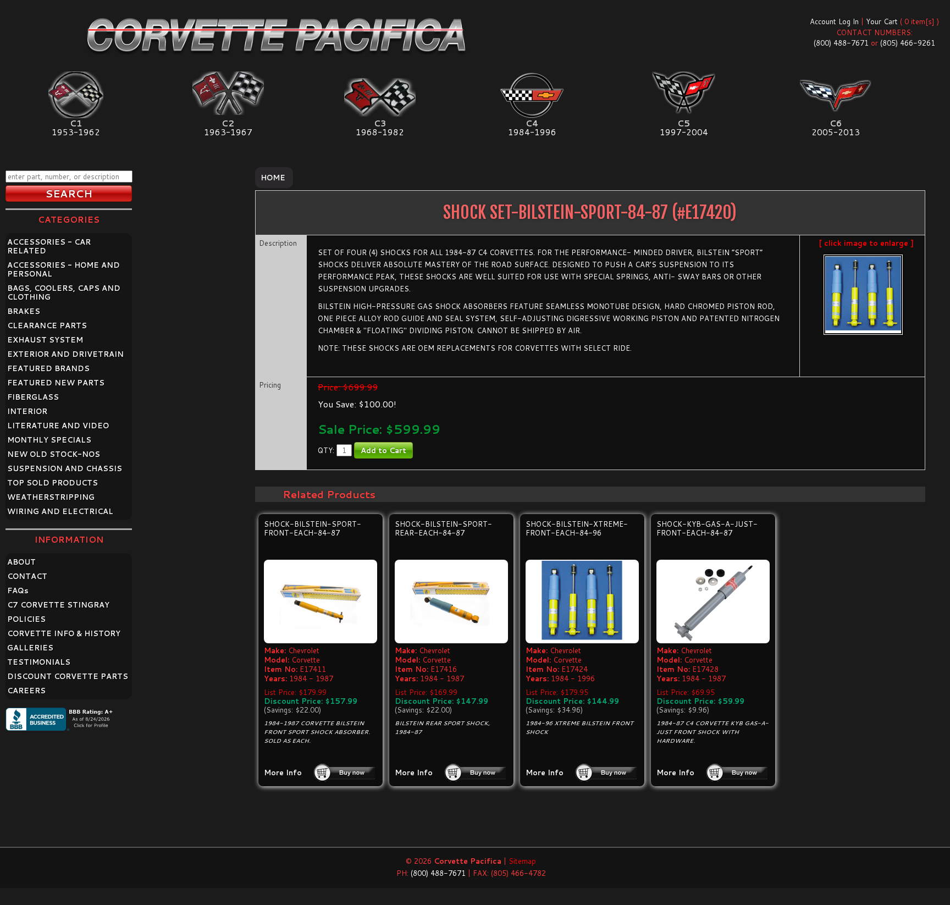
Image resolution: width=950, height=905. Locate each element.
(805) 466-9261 (907, 43)
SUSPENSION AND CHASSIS (64, 468)
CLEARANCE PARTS (47, 325)
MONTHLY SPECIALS (49, 440)
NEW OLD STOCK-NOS (53, 454)
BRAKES (23, 311)
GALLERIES (30, 648)
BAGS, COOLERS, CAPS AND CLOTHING (63, 292)
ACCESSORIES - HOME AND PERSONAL (63, 269)
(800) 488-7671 (841, 43)
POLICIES (26, 619)
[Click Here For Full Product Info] (320, 602)
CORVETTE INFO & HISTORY (63, 633)
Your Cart (882, 21)
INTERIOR (27, 411)
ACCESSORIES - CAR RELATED (49, 246)
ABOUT (21, 562)
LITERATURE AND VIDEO (58, 426)
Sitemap (522, 861)
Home (273, 178)
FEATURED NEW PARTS (55, 383)
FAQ (18, 590)
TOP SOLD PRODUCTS (52, 483)
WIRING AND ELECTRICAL (60, 511)
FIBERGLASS (33, 397)
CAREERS (26, 691)
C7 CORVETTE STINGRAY (58, 605)
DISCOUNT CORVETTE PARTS (67, 676)
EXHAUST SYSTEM (45, 340)
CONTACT (27, 576)
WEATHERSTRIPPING (51, 497)
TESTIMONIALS (38, 662)
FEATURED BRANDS (48, 368)
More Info (283, 772)
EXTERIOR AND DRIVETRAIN (65, 354)
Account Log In (834, 21)
